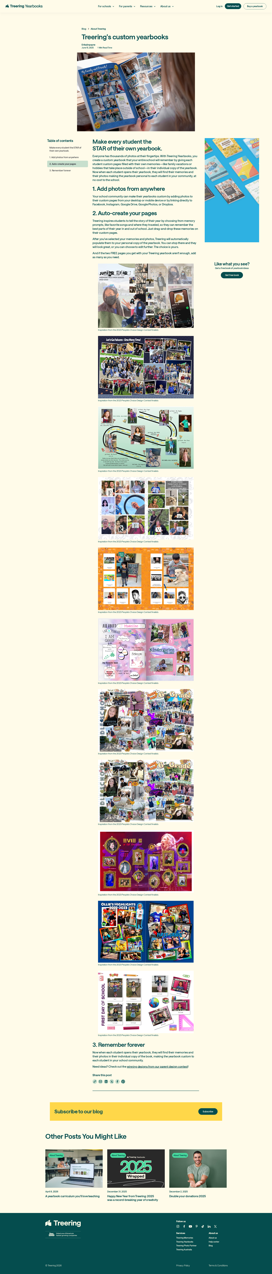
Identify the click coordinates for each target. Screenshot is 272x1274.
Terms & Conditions (218, 1265)
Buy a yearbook (255, 6)
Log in (219, 6)
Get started (233, 6)
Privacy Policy (183, 1265)
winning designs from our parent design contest (157, 1066)
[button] (106, 6)
